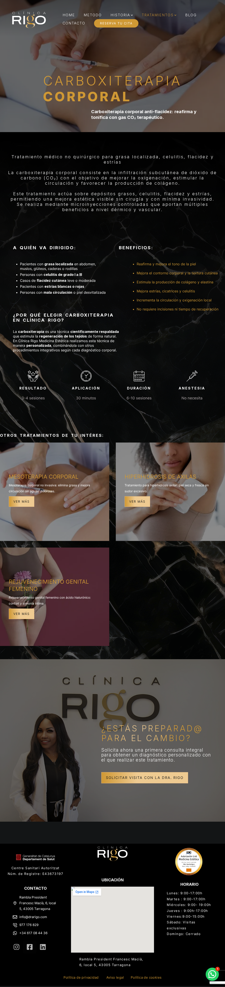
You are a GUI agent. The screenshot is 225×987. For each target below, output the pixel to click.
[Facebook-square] (29, 947)
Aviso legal (115, 977)
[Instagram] (16, 947)
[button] (132, 15)
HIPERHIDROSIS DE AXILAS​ (160, 476)
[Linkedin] (42, 947)
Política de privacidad (81, 977)
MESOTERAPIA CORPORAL (43, 476)
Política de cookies (146, 977)
